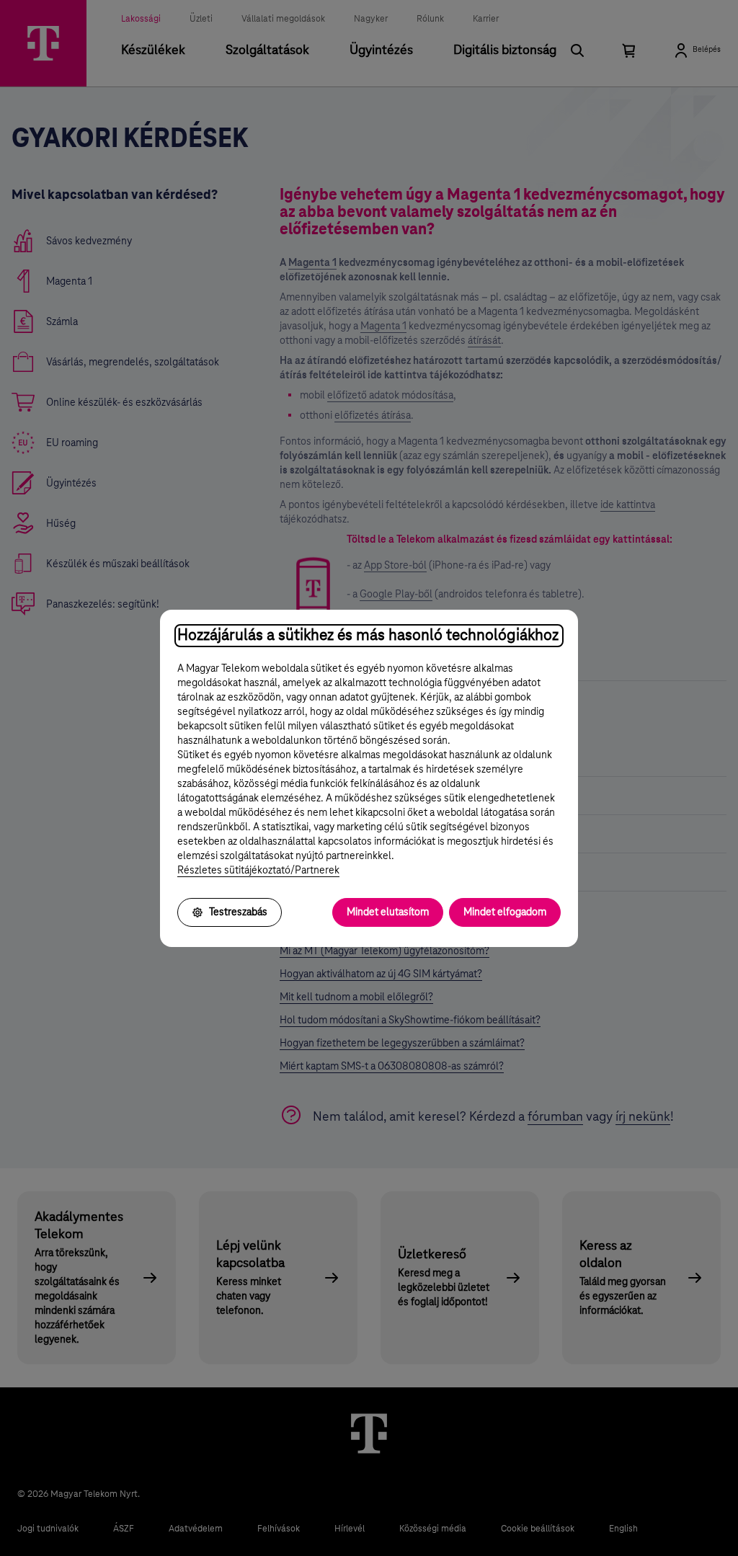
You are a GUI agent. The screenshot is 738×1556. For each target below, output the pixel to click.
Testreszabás (238, 912)
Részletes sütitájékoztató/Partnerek (258, 870)
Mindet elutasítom (388, 912)
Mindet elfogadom (504, 912)
